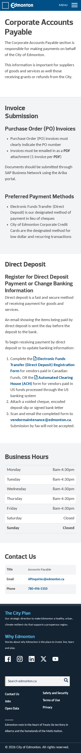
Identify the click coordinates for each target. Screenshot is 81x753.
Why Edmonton (20, 636)
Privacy (47, 707)
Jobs (8, 701)
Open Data (12, 708)
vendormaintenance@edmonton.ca (40, 420)
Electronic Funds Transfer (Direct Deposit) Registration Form (42, 365)
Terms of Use (51, 700)
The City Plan (17, 613)
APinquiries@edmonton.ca (46, 579)
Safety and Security (55, 693)
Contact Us (12, 694)
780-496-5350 (38, 589)
